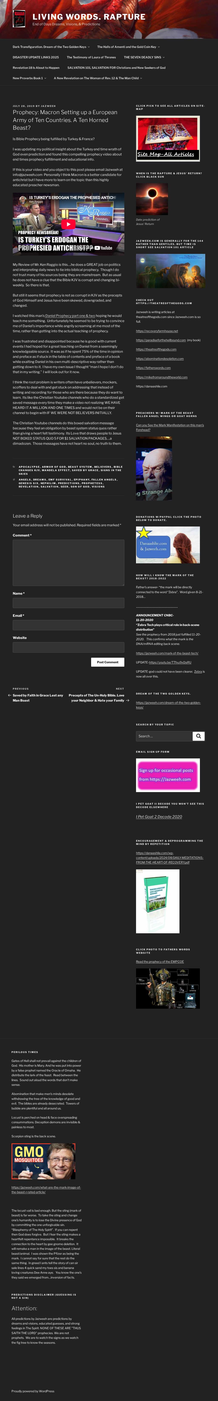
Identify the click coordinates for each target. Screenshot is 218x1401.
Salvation (50, 486)
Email (18, 616)
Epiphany (82, 479)
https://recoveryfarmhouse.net (157, 331)
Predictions (69, 483)
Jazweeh (48, 106)
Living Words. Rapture (89, 17)
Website (20, 638)
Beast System (80, 466)
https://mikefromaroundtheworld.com (162, 377)
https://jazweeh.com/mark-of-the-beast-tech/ (167, 653)
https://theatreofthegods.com (156, 349)
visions (98, 486)
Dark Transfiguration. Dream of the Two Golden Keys (49, 47)
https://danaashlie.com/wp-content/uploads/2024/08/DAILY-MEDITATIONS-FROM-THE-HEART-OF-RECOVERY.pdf (170, 857)
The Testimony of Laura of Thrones (91, 57)
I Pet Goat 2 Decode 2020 (159, 816)
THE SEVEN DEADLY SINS (142, 57)
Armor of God (54, 466)
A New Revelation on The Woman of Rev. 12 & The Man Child (96, 78)
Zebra (198, 671)
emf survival (60, 479)
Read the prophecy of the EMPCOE (160, 961)
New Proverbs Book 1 (28, 78)
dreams (40, 479)
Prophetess (92, 483)
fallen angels (104, 479)
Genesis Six (29, 483)
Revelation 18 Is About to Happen (36, 67)
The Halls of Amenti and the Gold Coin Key (126, 47)
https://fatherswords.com (153, 368)
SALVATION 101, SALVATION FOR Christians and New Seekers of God (116, 67)
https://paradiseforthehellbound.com (161, 340)
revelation (29, 486)
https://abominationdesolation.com (160, 358)
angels (25, 479)
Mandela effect (56, 470)
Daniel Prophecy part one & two (70, 316)
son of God (80, 486)
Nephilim (48, 483)
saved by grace (85, 470)
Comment (22, 535)
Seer (65, 486)
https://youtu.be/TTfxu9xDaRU (170, 662)
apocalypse (29, 466)
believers (103, 466)
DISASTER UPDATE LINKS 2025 (36, 57)
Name (19, 593)
